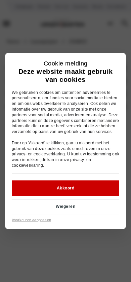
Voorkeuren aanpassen (31, 220)
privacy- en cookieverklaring (38, 154)
